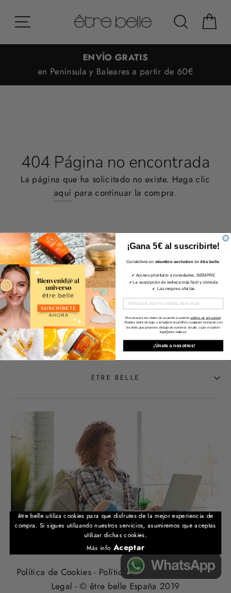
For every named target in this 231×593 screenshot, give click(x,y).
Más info (99, 548)
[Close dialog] (225, 238)
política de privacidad (206, 318)
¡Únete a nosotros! (173, 345)
